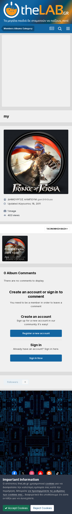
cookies (49, 483)
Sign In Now (36, 358)
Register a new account (36, 333)
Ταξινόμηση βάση (56, 229)
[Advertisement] (36, 71)
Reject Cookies (42, 508)
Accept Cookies (17, 508)
